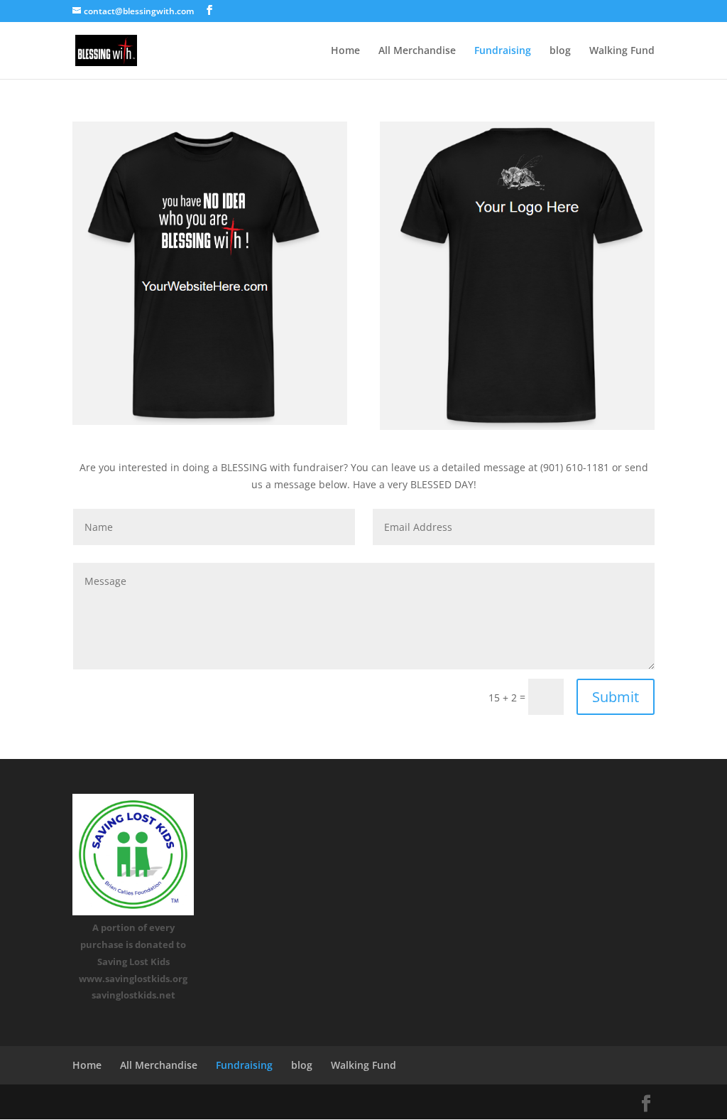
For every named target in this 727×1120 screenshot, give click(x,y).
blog (560, 51)
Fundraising (502, 51)
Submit (615, 696)
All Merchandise (417, 51)
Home (345, 51)
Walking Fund (622, 51)
